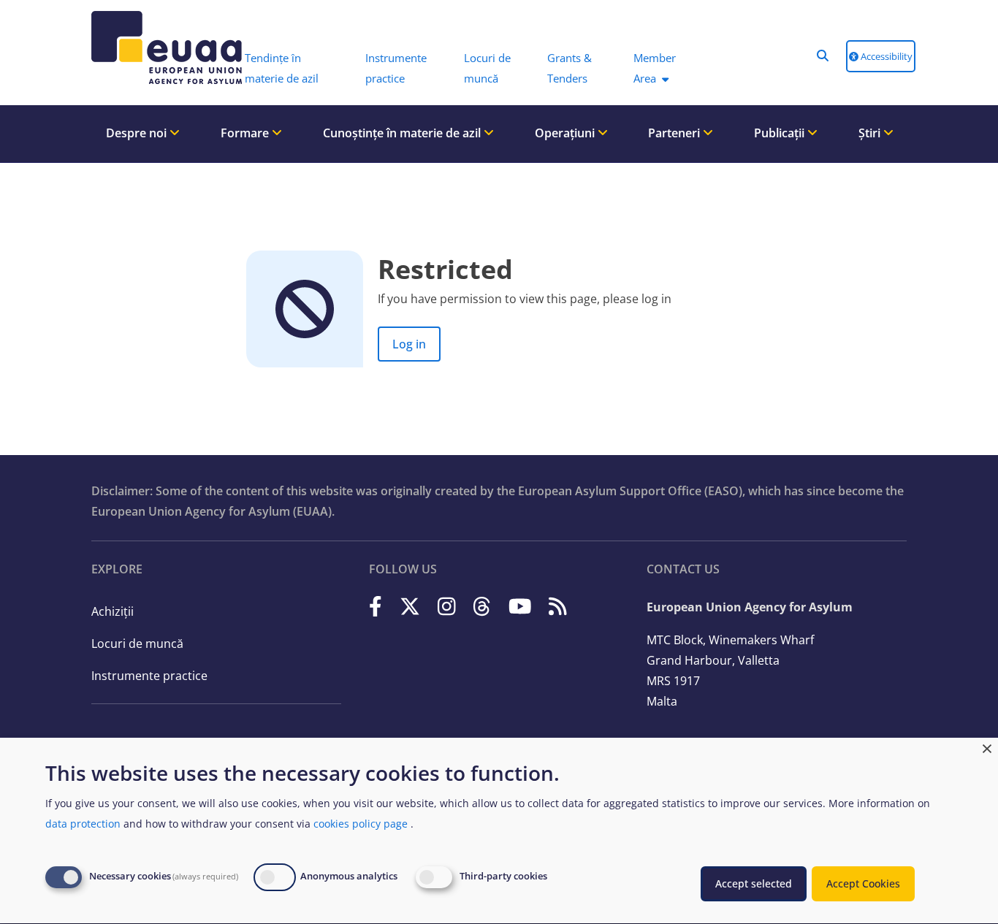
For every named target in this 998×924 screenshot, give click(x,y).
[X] (410, 605)
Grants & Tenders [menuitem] (569, 67)
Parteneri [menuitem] (675, 133)
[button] (823, 55)
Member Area (654, 67)
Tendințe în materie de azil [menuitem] (282, 67)
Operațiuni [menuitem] (566, 133)
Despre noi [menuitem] (137, 133)
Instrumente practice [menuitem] (396, 67)
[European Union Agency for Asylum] (152, 47)
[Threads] (482, 605)
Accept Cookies (863, 883)
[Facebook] (375, 605)
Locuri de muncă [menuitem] (487, 67)
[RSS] (558, 605)
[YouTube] (520, 605)
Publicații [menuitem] (780, 133)
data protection (83, 824)
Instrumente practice (149, 676)
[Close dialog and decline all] (987, 747)
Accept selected (753, 883)
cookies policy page (360, 824)
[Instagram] (447, 605)
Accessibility (885, 56)
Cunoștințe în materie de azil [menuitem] (403, 133)
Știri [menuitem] (870, 133)
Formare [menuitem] (246, 133)
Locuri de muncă (137, 643)
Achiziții (112, 611)
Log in (409, 344)
